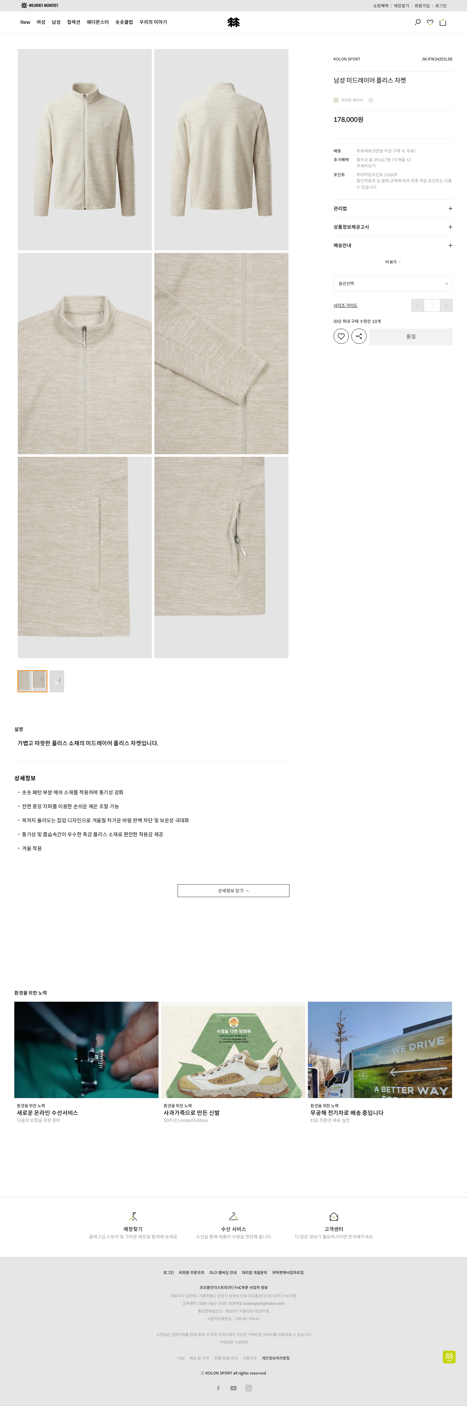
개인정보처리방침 (276, 1358)
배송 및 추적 (199, 1358)
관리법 (340, 208)
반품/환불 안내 (226, 1358)
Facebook (218, 1388)
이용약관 (250, 1358)
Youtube (233, 1388)
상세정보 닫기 (231, 891)
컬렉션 (73, 22)
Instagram (249, 1388)
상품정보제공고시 (351, 227)
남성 (56, 22)
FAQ (181, 1358)
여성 (41, 22)
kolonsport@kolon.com (264, 1303)
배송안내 (342, 245)
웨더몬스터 (98, 22)
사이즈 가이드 (345, 305)
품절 (411, 336)
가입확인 (241, 1342)
